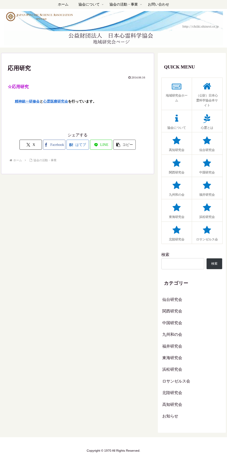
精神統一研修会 (27, 101)
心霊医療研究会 (55, 101)
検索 (165, 254)
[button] (124, 145)
